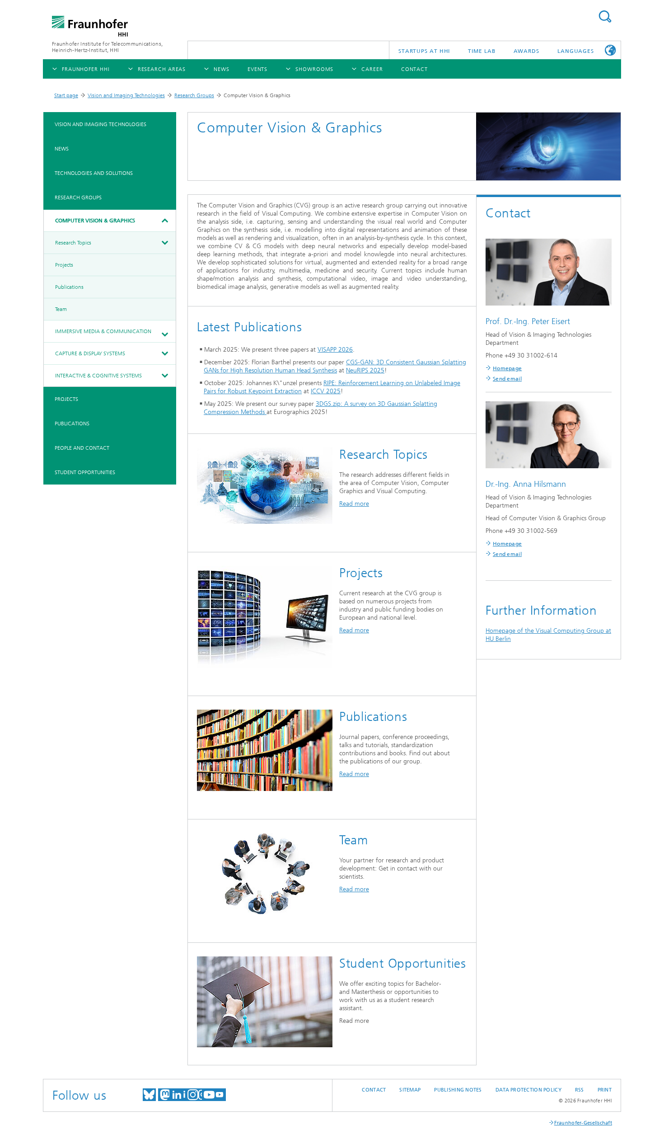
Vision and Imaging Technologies (126, 95)
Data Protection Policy (528, 1090)
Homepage (507, 368)
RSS (579, 1090)
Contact (374, 1090)
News (62, 149)
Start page (66, 95)
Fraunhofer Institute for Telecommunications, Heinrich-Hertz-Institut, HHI (107, 47)
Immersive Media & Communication (103, 331)
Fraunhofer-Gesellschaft (583, 1123)
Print (605, 1090)
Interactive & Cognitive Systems (98, 375)
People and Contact (82, 448)
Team (61, 309)
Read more (354, 504)
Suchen (605, 16)
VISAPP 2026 (335, 349)
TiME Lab (481, 51)
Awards (526, 51)
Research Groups (194, 95)
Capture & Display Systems (90, 353)
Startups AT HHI (424, 51)
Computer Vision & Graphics (95, 220)
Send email (507, 379)
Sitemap (410, 1090)
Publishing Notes (458, 1090)
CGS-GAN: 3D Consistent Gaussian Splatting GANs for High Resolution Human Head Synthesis (335, 366)
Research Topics (73, 243)
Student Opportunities (85, 472)
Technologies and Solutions (94, 173)
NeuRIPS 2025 (365, 370)
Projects (64, 265)
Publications (69, 287)
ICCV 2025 (326, 391)
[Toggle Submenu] (164, 220)
